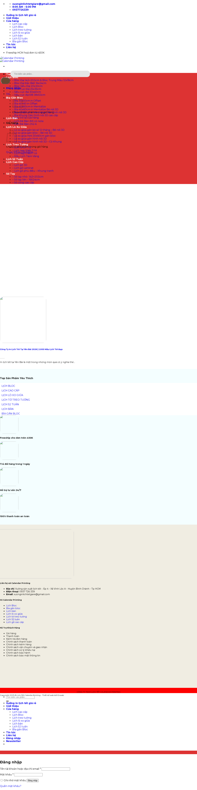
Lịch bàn (17, 35)
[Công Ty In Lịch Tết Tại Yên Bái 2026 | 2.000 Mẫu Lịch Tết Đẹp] (23, 342)
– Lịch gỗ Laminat (23, 167)
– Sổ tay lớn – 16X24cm (26, 179)
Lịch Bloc (18, 26)
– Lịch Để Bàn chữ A (24, 124)
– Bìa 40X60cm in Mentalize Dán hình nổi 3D (39, 112)
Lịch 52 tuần (20, 38)
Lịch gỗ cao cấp (15, 622)
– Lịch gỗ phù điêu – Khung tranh (33, 170)
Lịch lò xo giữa (21, 32)
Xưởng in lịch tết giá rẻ (21, 15)
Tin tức (11, 44)
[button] (8, 93)
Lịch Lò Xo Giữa (16, 127)
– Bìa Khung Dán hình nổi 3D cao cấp (35, 115)
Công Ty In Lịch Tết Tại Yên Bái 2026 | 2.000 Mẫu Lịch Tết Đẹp (31, 349)
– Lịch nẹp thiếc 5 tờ (24, 150)
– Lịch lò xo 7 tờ (21, 147)
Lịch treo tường (22, 29)
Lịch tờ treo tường (16, 616)
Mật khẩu (7, 774)
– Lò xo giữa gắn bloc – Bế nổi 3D (32, 132)
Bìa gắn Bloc (20, 41)
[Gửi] (5, 80)
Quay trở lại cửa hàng (25, 117)
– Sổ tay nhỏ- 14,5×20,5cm (27, 176)
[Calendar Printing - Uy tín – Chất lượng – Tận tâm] (12, 59)
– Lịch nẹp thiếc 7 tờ (24, 153)
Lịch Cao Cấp (14, 162)
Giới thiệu (12, 18)
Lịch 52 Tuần (14, 159)
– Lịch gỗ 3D (19, 165)
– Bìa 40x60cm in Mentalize (29, 106)
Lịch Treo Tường (17, 144)
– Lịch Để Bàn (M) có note (28, 121)
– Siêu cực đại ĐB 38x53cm (28, 94)
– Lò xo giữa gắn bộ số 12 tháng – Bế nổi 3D (38, 129)
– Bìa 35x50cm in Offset (26, 100)
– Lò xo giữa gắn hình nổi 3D (29, 138)
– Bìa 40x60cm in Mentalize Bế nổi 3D (35, 109)
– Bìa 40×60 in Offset (25, 103)
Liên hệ (11, 47)
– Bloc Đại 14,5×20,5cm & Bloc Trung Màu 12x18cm (43, 80)
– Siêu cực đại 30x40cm (26, 91)
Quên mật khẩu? (10, 786)
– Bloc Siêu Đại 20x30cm (27, 86)
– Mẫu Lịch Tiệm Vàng (25, 156)
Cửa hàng (12, 21)
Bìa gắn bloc (13, 608)
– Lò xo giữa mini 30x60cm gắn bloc (34, 135)
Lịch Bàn (12, 118)
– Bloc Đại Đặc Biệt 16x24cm (29, 83)
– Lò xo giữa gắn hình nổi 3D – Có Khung (37, 141)
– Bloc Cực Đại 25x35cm (26, 89)
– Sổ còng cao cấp (23, 182)
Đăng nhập (32, 780)
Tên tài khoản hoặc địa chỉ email (20, 768)
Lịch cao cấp (19, 23)
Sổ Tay (10, 173)
